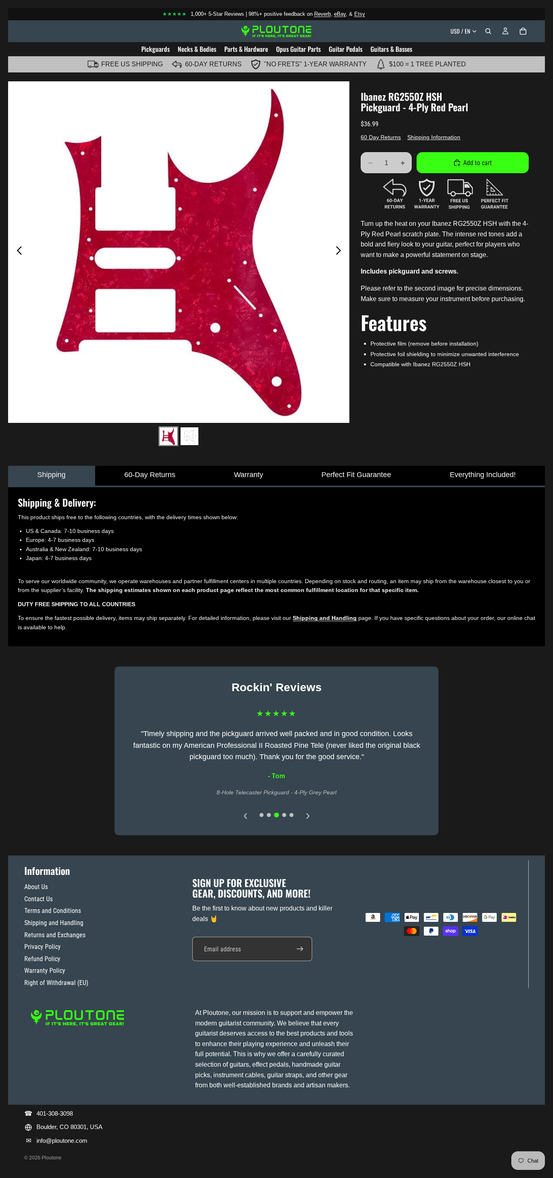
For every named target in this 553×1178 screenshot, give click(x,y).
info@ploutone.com (61, 1140)
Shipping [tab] (51, 475)
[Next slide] (341, 252)
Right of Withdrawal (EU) (56, 983)
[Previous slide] (17, 252)
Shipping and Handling (53, 923)
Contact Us (38, 899)
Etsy (359, 14)
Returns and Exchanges (54, 935)
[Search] (488, 31)
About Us (36, 887)
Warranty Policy (44, 970)
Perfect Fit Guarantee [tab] (356, 475)
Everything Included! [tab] (483, 475)
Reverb (322, 14)
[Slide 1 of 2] (168, 436)
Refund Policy (42, 959)
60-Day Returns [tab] (149, 475)
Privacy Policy (42, 947)
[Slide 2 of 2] (189, 436)
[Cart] (523, 31)
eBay (340, 14)
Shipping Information (433, 137)
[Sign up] (299, 948)
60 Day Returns (381, 137)
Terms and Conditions (52, 911)
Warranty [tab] (248, 475)
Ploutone (52, 1158)
